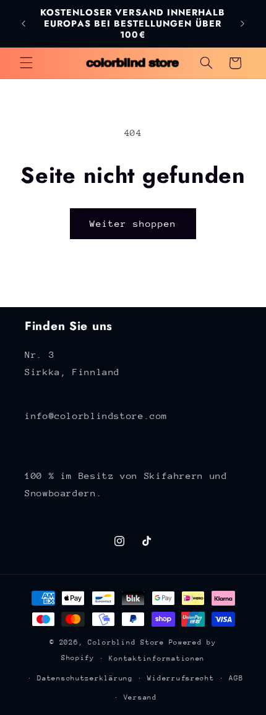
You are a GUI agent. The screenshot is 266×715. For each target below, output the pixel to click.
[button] (26, 63)
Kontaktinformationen (157, 658)
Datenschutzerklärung (85, 678)
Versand (140, 697)
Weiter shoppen (133, 223)
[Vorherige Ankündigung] (23, 23)
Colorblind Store (126, 642)
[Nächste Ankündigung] (242, 23)
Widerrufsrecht (180, 678)
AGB (236, 678)
